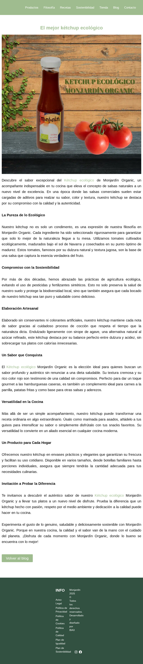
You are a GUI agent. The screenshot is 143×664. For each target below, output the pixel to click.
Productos (31, 7)
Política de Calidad (59, 632)
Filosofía (49, 7)
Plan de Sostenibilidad (59, 650)
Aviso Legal (59, 601)
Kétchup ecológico (79, 180)
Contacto (130, 7)
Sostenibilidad (85, 7)
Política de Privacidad (59, 610)
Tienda (103, 7)
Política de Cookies (59, 620)
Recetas (65, 7)
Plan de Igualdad (59, 641)
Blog (116, 7)
